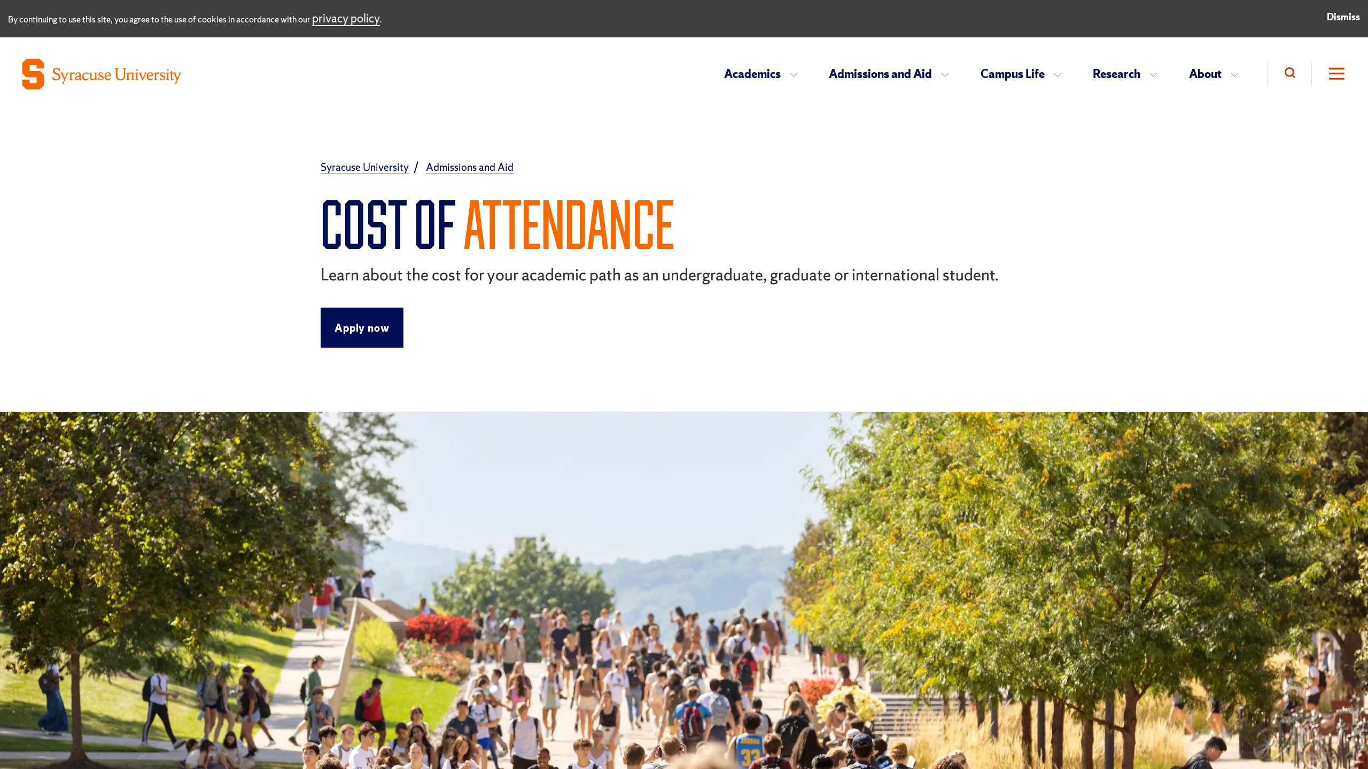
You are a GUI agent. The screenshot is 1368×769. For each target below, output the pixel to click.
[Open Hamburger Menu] (1329, 74)
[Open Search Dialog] (1289, 74)
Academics (752, 74)
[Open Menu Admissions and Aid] (948, 74)
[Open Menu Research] (1157, 74)
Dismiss (1343, 17)
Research (1116, 74)
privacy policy (346, 18)
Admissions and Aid (880, 74)
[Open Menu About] (1238, 74)
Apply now (362, 328)
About (1205, 74)
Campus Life (1013, 74)
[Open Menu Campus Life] (1061, 74)
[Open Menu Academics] (797, 74)
